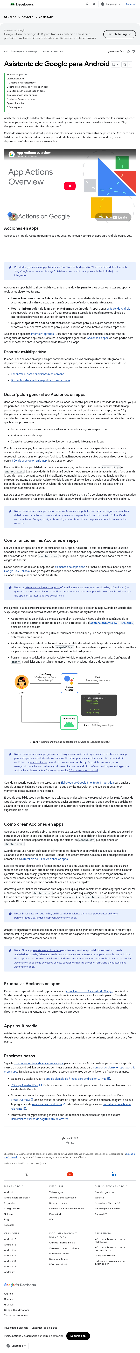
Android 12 (10, 1266)
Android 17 (10, 1239)
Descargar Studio (58, 1258)
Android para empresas (17, 1197)
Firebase (8, 1304)
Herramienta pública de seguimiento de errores (39, 1119)
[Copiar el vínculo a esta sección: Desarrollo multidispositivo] (49, 352)
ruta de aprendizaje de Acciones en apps (39, 1063)
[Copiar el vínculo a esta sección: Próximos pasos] (38, 1056)
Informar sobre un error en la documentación (110, 1249)
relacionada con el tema (47, 1104)
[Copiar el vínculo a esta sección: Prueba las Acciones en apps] (63, 984)
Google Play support (105, 1255)
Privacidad (55, 1214)
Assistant (46, 17)
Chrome (8, 1299)
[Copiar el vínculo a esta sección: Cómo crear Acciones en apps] (67, 824)
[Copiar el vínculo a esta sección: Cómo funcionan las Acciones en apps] (82, 541)
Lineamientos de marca (44, 1327)
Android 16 (10, 1244)
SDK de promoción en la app (29, 460)
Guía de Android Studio (62, 1242)
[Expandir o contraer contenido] (26, 75)
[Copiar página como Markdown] (125, 64)
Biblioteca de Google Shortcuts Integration (87, 782)
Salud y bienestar (58, 1203)
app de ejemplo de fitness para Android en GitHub (76, 1079)
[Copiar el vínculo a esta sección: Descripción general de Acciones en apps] (88, 395)
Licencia (23, 1327)
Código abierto (12, 1208)
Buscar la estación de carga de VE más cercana (40, 380)
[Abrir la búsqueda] (88, 4)
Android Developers (14, 51)
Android (8, 1192)
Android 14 (10, 1255)
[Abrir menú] (5, 4)
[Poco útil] (133, 51)
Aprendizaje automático (62, 1197)
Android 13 (10, 1261)
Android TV (101, 1214)
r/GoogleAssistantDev (24, 1085)
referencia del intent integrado (42, 587)
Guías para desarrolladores (64, 1248)
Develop (10, 17)
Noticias (8, 1214)
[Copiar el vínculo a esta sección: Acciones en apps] (42, 229)
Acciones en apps (98, 338)
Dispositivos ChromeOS (107, 1203)
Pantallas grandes (104, 1192)
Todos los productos (16, 1315)
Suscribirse (78, 1336)
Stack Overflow (20, 1100)
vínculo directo (38, 762)
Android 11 (10, 1271)
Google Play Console (17, 571)
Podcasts (9, 1224)
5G (51, 1219)
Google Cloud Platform (17, 1310)
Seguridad (10, 1203)
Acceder (131, 4)
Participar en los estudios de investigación (110, 1262)
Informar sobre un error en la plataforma (110, 1240)
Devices (28, 17)
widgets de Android (118, 308)
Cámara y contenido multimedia (67, 1208)
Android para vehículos (107, 1208)
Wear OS (99, 1197)
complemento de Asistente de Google (89, 991)
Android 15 (10, 1250)
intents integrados (42, 334)
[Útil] (128, 51)
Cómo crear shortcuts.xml (83, 770)
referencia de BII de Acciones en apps (44, 859)
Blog (6, 1219)
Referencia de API (59, 1253)
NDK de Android (58, 1264)
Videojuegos (56, 1192)
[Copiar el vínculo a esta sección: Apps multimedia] (40, 1026)
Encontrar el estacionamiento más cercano (37, 374)
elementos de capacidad (70, 567)
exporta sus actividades (46, 950)
